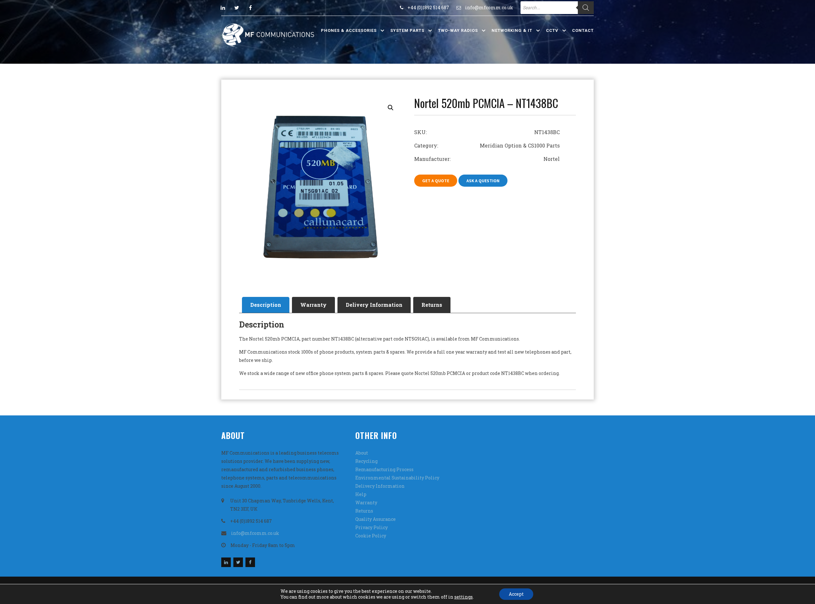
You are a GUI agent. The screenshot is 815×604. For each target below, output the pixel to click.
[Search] (586, 7)
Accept (516, 594)
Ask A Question (483, 180)
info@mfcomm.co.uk (489, 7)
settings (463, 597)
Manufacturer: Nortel (487, 158)
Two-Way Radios (458, 30)
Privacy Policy (371, 527)
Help (360, 494)
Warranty (313, 304)
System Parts (407, 30)
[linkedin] (223, 7)
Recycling (366, 461)
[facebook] (250, 7)
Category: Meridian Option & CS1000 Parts (487, 145)
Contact (583, 30)
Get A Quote (435, 180)
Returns (432, 304)
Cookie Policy (370, 536)
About (361, 453)
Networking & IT (512, 30)
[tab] (265, 305)
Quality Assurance (375, 519)
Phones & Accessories (349, 30)
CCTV (552, 30)
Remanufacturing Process (384, 469)
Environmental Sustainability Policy (397, 478)
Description (265, 304)
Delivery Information (374, 304)
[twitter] (236, 7)
